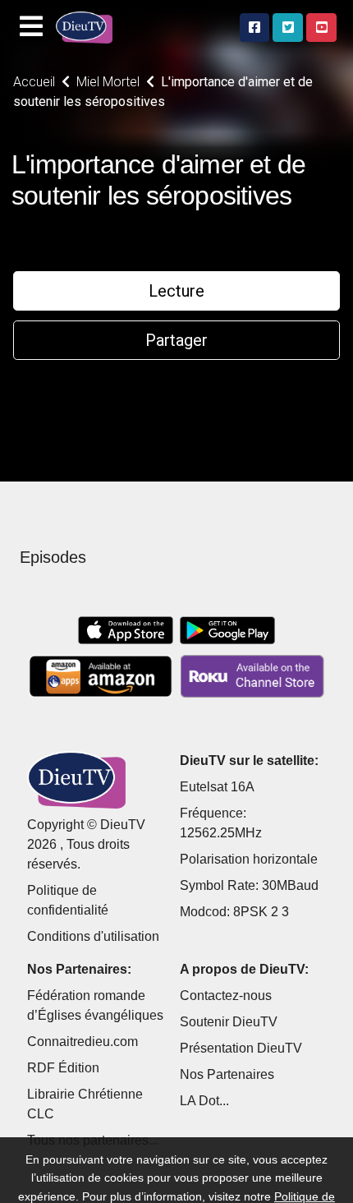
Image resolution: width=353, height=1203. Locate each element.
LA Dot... (204, 1101)
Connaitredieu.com (82, 1042)
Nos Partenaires (227, 1074)
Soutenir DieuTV (228, 1022)
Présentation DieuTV (241, 1048)
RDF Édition (63, 1068)
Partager (176, 340)
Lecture (176, 291)
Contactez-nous (226, 995)
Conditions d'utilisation (93, 936)
